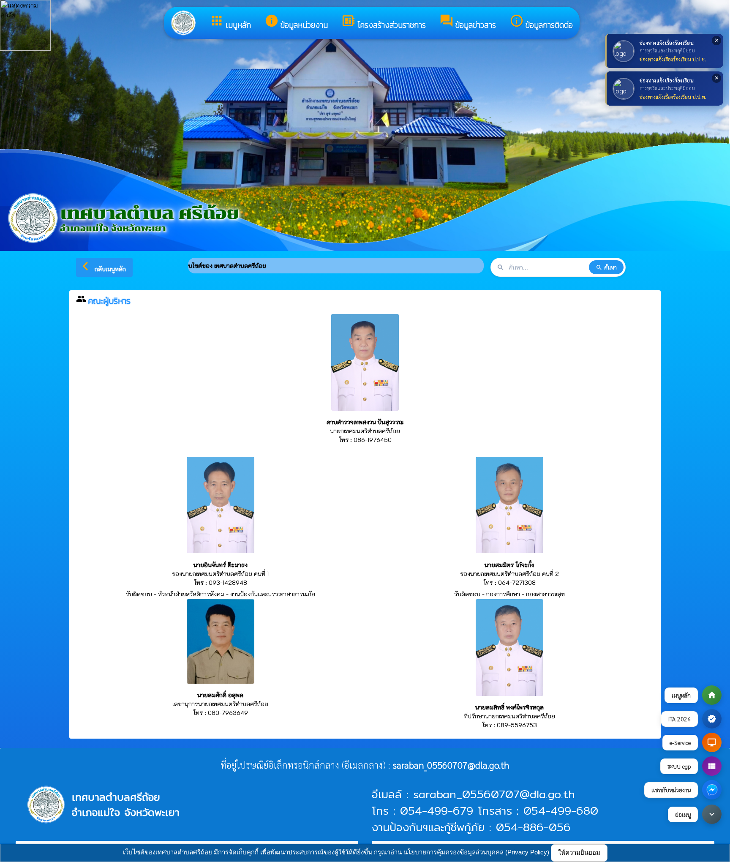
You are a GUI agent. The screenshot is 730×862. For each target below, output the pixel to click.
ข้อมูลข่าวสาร (467, 22)
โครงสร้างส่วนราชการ (383, 22)
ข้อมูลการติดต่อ (541, 22)
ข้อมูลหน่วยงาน (296, 22)
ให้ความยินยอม (579, 852)
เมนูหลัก (230, 22)
